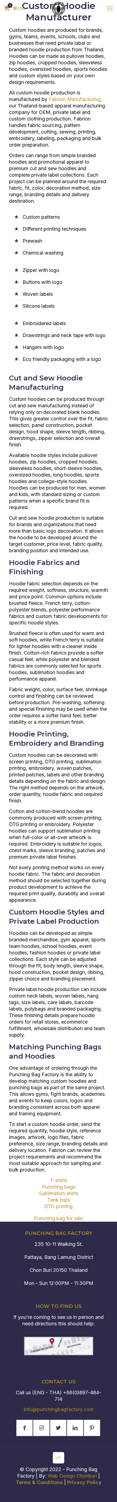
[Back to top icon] (58, 1457)
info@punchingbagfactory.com (59, 1409)
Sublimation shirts (58, 1193)
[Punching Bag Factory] (58, 8)
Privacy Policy (84, 1482)
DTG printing (58, 1206)
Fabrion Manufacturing (74, 99)
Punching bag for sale (58, 1218)
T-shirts (58, 1180)
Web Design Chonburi (72, 1476)
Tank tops (58, 1200)
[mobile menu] (109, 8)
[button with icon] (24, 1428)
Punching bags (58, 1187)
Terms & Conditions (39, 1482)
